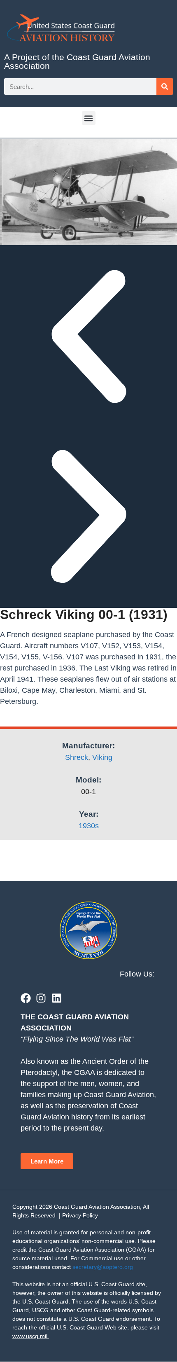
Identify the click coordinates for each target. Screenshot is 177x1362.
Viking (102, 757)
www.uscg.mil (29, 1336)
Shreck (76, 757)
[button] (88, 118)
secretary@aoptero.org (102, 1267)
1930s (89, 826)
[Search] (164, 86)
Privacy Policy (80, 1215)
